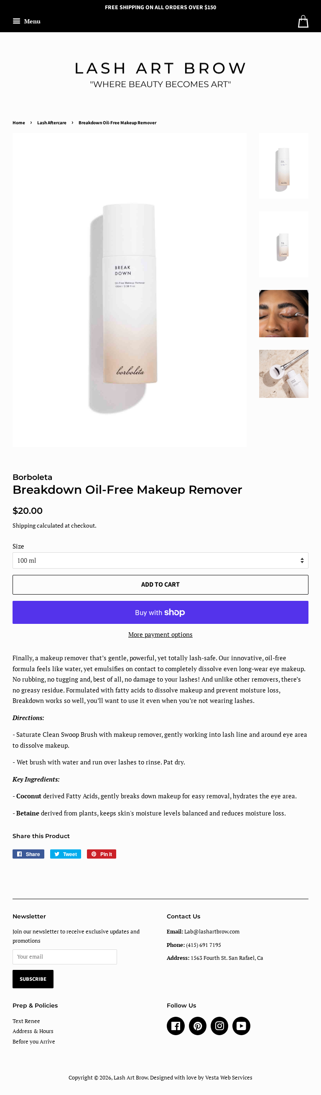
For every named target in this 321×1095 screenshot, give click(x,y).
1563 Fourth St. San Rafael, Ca (215, 958)
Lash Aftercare (51, 122)
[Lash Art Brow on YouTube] (241, 1027)
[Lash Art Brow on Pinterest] (197, 1027)
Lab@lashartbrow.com (203, 931)
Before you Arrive (34, 1041)
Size (18, 546)
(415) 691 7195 (194, 945)
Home (19, 122)
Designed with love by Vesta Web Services (201, 1077)
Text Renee (26, 1021)
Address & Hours (33, 1031)
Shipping (24, 525)
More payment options (160, 634)
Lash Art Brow (131, 1077)
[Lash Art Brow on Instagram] (219, 1027)
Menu (32, 21)
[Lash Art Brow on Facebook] (176, 1027)
